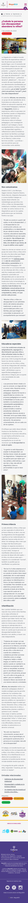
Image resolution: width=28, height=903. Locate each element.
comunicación (7, 798)
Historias (7, 14)
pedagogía (6, 802)
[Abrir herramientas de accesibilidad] (25, 8)
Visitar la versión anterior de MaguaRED (14, 892)
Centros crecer (19, 259)
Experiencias (16, 14)
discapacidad (18, 798)
